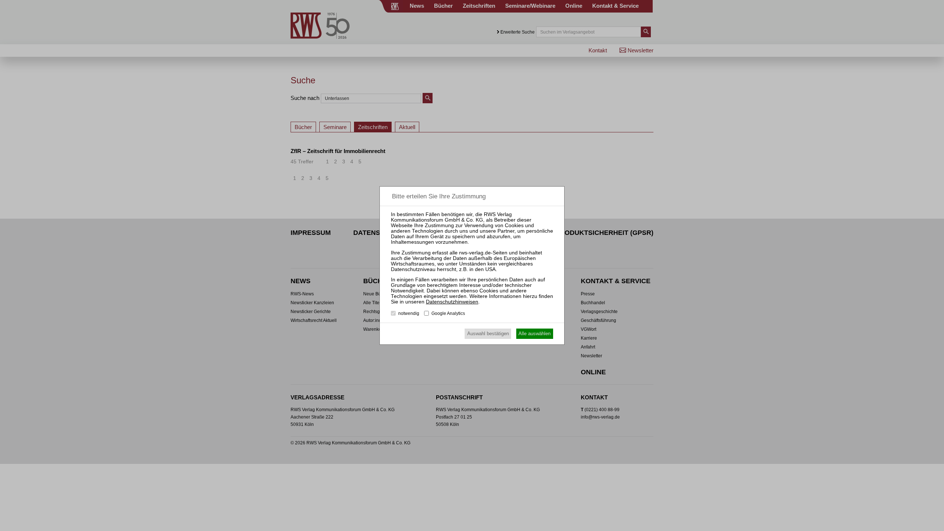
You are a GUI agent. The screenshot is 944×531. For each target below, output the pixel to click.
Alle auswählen (534, 333)
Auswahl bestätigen (488, 333)
